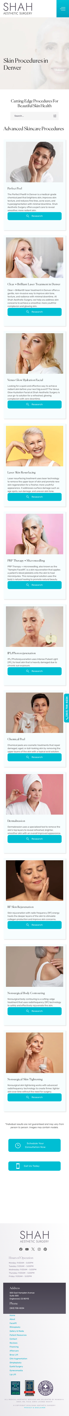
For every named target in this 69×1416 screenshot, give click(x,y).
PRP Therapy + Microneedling (26, 560)
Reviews (13, 1343)
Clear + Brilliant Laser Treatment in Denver (34, 284)
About (12, 1319)
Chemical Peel (16, 739)
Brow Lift (14, 1355)
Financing (14, 1347)
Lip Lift (13, 1374)
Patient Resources (18, 1335)
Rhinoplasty (15, 1327)
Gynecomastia (16, 1370)
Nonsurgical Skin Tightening (25, 1079)
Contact (13, 1339)
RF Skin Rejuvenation (21, 907)
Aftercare (14, 1351)
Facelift (13, 1323)
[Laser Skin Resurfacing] (34, 447)
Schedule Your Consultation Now (35, 1145)
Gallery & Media (17, 1331)
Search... (19, 116)
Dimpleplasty (16, 1362)
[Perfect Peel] (34, 163)
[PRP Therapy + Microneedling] (34, 535)
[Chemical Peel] (34, 713)
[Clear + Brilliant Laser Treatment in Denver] (34, 258)
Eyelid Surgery (16, 1366)
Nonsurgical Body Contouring (26, 993)
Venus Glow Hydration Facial (25, 380)
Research (37, 216)
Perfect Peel (15, 188)
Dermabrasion (16, 821)
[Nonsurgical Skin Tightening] (34, 1053)
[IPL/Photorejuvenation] (34, 627)
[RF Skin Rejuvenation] (34, 881)
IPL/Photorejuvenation (22, 653)
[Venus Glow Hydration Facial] (34, 354)
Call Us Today (32, 1166)
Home (12, 1315)
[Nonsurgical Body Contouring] (34, 967)
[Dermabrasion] (34, 795)
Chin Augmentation (18, 1358)
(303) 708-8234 (66, 707)
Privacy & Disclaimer (35, 1407)
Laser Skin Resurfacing (22, 472)
